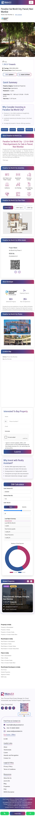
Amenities (12, 129)
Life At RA (7, 781)
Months (24, 507)
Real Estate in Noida (6, 643)
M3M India (3, 677)
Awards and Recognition (11, 755)
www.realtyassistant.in (14, 731)
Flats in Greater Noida (6, 660)
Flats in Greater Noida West (8, 662)
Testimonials (7, 750)
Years (10, 507)
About (5, 747)
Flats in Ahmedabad (6, 655)
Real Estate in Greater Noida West (10, 648)
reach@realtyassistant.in (15, 725)
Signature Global (5, 674)
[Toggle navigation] (31, 2)
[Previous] (27, 581)
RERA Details (29, 129)
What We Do (7, 778)
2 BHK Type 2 (19, 207)
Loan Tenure (7, 502)
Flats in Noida (4, 658)
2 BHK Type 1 (8, 207)
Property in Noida (5, 629)
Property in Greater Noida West (9, 634)
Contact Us (7, 758)
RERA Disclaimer (9, 792)
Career (6, 752)
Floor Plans (20, 129)
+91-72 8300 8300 (12, 728)
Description (4, 129)
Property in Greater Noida (7, 632)
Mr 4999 (5, 739)
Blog (5, 783)
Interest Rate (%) (8, 495)
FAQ (5, 789)
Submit (17, 451)
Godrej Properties (5, 672)
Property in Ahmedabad (7, 627)
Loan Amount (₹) (8, 488)
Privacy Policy (8, 766)
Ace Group (4, 669)
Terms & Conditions (10, 769)
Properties (7, 786)
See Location (18, 14)
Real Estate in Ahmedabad (8, 641)
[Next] (31, 581)
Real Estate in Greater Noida (8, 646)
